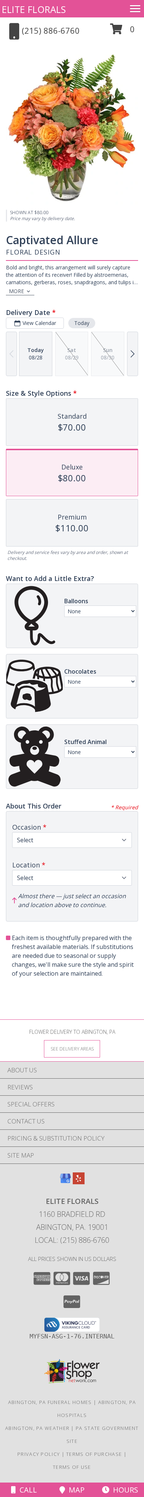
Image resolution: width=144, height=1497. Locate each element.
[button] (122, 31)
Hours (123, 1490)
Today (81, 322)
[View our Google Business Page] (65, 1182)
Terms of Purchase (94, 1454)
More (16, 291)
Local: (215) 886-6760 (72, 1240)
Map (75, 1490)
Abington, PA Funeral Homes (50, 1402)
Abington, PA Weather (37, 1428)
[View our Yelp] (79, 1182)
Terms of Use (72, 1467)
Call (26, 1490)
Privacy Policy (38, 1454)
